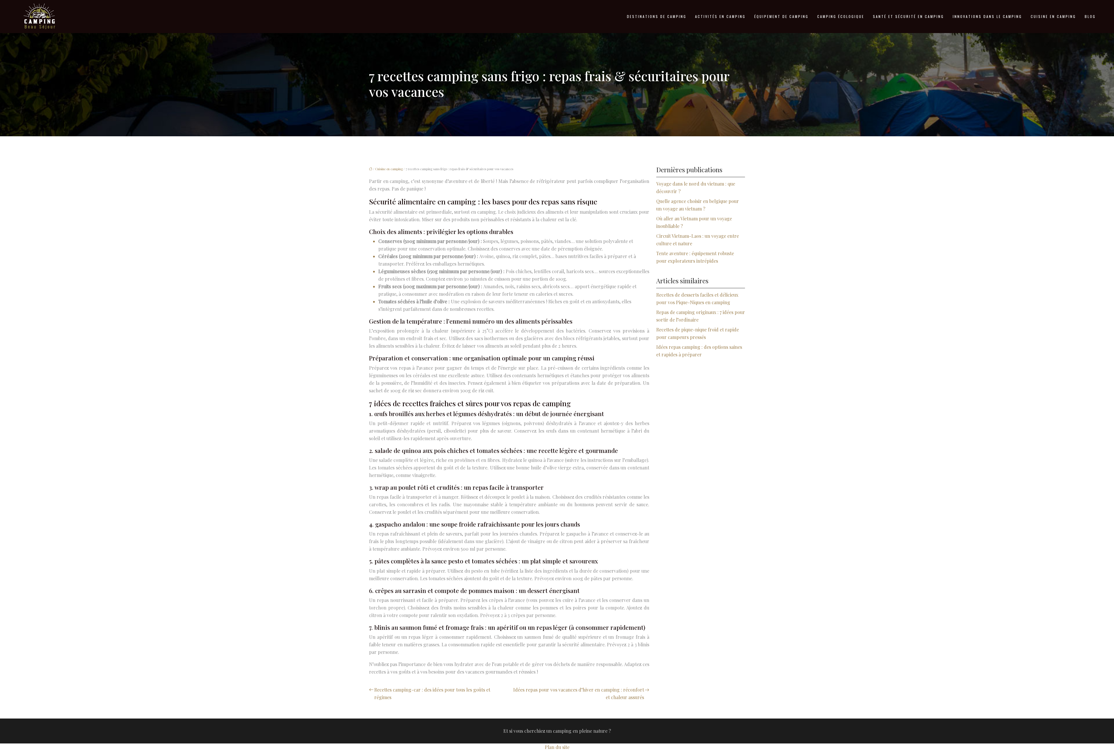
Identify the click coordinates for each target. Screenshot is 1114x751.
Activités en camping (720, 16)
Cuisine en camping (1053, 16)
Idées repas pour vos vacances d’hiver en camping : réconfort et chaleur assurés (578, 693)
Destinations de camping (656, 16)
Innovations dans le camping (987, 16)
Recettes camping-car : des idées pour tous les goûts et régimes (432, 693)
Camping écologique (840, 16)
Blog (1090, 16)
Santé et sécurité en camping (908, 16)
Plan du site (557, 747)
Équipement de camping (781, 16)
